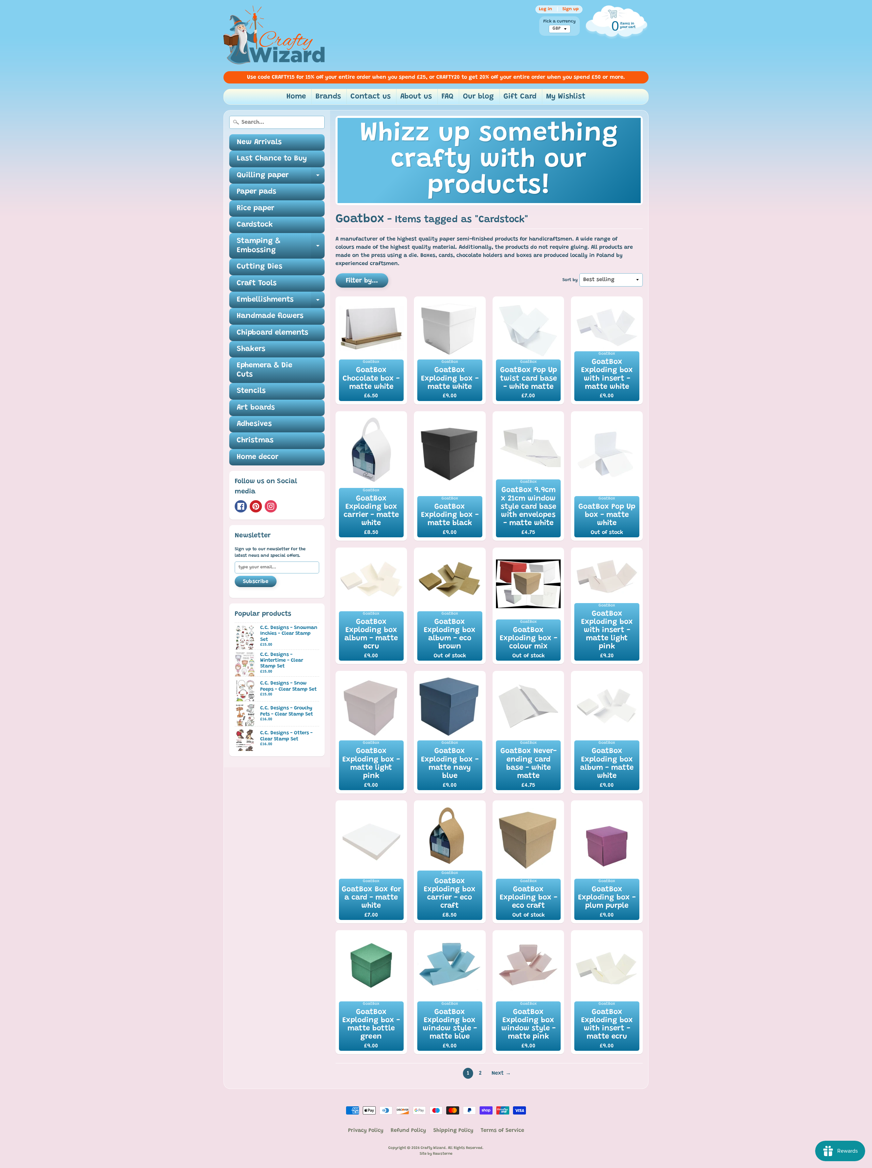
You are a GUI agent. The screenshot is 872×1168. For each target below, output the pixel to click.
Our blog (478, 97)
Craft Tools (257, 283)
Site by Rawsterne (436, 1154)
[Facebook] (241, 506)
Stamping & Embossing (281, 246)
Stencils (251, 391)
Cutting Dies (259, 267)
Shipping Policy (453, 1130)
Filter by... (362, 280)
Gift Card (519, 97)
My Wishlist (566, 97)
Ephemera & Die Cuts (264, 370)
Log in (545, 9)
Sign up (570, 9)
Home (296, 97)
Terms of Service (502, 1130)
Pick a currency (559, 21)
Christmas (255, 440)
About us (416, 97)
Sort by (570, 280)
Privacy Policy (366, 1130)
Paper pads (256, 192)
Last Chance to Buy (272, 159)
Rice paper (255, 208)
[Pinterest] (256, 506)
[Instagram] (271, 506)
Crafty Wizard (433, 1148)
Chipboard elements (272, 333)
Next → (501, 1073)
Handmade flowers (270, 316)
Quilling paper (281, 178)
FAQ (447, 97)
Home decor (257, 457)
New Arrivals (259, 142)
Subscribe (255, 581)
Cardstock (255, 225)
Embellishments (281, 302)
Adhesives (254, 424)
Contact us (371, 97)
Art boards (256, 408)
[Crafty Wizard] (274, 35)
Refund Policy (408, 1130)
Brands (328, 97)
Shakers (251, 349)
